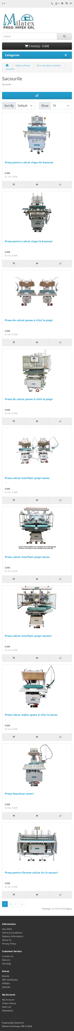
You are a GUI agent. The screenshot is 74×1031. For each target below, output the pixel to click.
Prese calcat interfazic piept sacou (27, 557)
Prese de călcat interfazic (49, 65)
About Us (7, 940)
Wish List (6, 1006)
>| (22, 903)
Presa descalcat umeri (19, 793)
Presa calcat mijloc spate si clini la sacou (31, 714)
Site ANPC (7, 929)
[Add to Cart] (13, 184)
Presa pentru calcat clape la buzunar (29, 241)
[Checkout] (71, 3)
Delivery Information (12, 936)
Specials (6, 987)
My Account (8, 999)
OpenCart (19, 1022)
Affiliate (6, 983)
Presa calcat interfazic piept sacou (27, 478)
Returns (6, 959)
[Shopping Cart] (66, 3)
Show (44, 106)
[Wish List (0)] (62, 3)
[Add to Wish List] (37, 184)
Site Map (6, 963)
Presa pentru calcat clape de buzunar (29, 162)
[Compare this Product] (60, 184)
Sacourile (10, 68)
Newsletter (7, 1010)
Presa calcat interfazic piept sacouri (28, 636)
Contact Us (7, 956)
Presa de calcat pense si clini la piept (29, 399)
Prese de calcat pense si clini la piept (29, 320)
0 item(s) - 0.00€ (38, 46)
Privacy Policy (9, 943)
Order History (9, 1003)
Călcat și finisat (22, 65)
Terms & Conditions (12, 932)
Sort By (9, 106)
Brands (5, 976)
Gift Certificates (10, 979)
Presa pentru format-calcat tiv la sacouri (31, 872)
